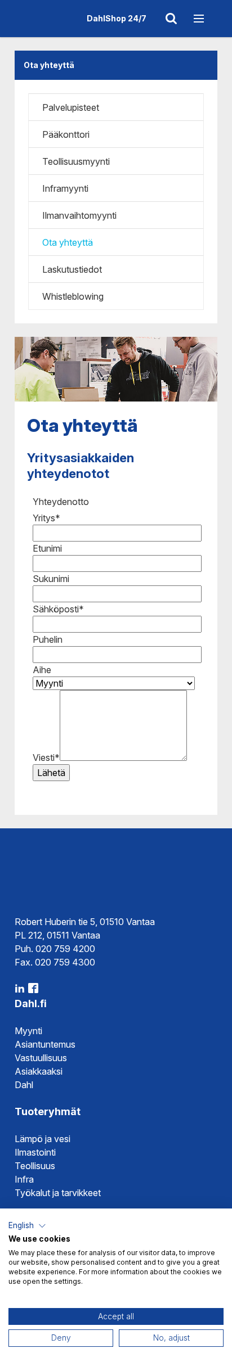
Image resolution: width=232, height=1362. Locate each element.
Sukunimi (51, 578)
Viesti (46, 757)
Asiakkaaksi (39, 1071)
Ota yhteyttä (67, 242)
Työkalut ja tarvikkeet (58, 1192)
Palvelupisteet (70, 107)
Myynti (28, 1030)
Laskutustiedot (72, 269)
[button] (27, 1226)
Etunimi (47, 548)
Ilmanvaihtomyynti (79, 215)
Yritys (46, 518)
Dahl (24, 1084)
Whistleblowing (73, 296)
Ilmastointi (35, 1152)
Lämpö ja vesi (42, 1138)
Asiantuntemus (45, 1044)
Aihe (42, 669)
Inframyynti (65, 188)
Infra (24, 1179)
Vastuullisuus (41, 1057)
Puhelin (48, 639)
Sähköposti (58, 609)
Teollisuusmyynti (76, 161)
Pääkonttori (66, 134)
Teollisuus (35, 1165)
